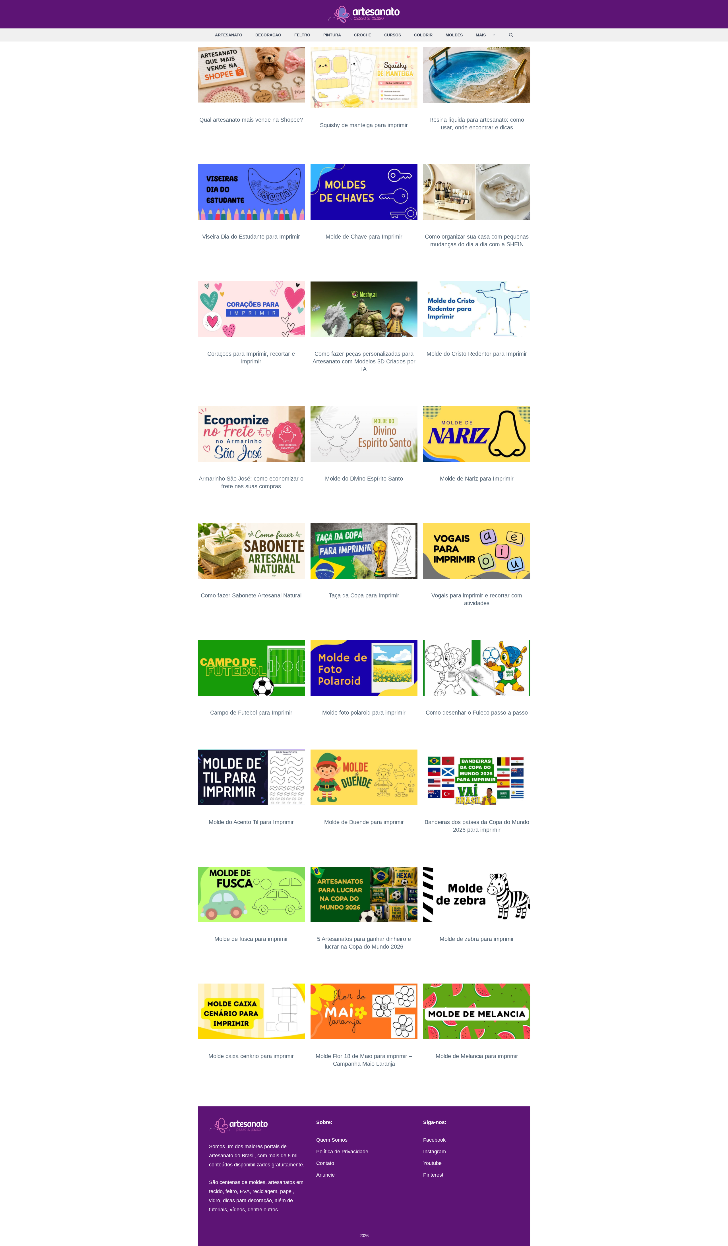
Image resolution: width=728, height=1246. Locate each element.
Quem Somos (332, 1140)
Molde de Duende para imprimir (364, 822)
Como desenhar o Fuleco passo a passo (477, 712)
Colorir (423, 35)
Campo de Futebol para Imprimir (251, 712)
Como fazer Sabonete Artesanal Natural (251, 595)
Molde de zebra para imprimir (477, 939)
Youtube (432, 1163)
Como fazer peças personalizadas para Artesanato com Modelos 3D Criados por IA (364, 361)
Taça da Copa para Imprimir (364, 595)
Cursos (392, 35)
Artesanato (228, 35)
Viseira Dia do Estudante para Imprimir (251, 236)
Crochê (362, 35)
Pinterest (433, 1175)
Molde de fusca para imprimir (251, 939)
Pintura (332, 35)
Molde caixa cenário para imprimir (251, 1056)
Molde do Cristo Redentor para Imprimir (477, 354)
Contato (325, 1163)
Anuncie (325, 1175)
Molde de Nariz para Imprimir (477, 478)
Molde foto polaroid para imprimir (364, 712)
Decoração (268, 35)
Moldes (454, 35)
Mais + (482, 35)
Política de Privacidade (342, 1151)
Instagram (434, 1151)
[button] (495, 35)
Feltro (302, 35)
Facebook (434, 1140)
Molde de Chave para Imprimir (364, 236)
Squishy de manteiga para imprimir (364, 125)
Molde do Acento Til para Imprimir (251, 822)
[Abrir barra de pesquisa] (511, 35)
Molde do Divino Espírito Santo (364, 478)
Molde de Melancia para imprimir (477, 1056)
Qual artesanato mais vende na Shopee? (251, 120)
